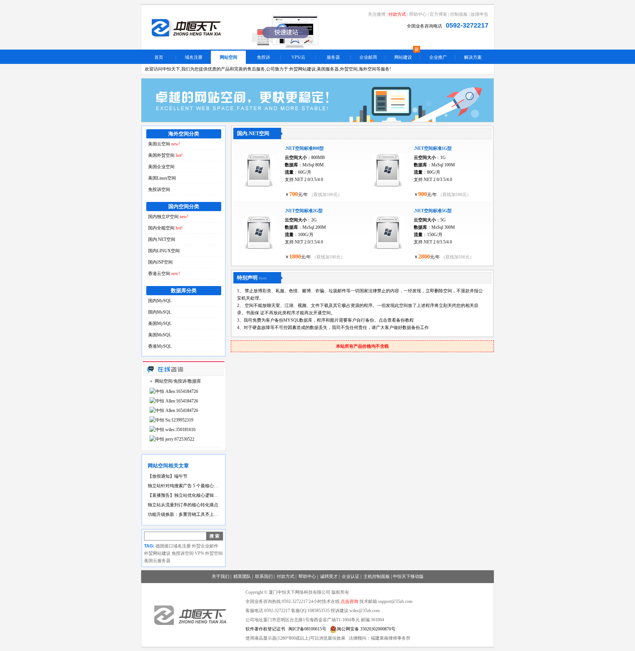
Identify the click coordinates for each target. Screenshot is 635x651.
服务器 (333, 57)
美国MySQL (160, 323)
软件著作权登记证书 (265, 629)
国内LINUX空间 (164, 250)
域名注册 (193, 57)
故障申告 (479, 14)
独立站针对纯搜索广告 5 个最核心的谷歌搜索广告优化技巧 (183, 485)
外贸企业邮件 (205, 546)
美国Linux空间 (162, 178)
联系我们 (264, 576)
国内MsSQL (159, 312)
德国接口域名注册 (173, 546)
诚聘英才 (329, 576)
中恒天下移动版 (408, 576)
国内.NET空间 (161, 239)
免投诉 (263, 57)
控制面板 (459, 14)
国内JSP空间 (160, 262)
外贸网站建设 (157, 553)
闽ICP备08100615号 (307, 629)
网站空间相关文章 (168, 466)
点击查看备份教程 (396, 320)
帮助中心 (418, 14)
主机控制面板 (376, 576)
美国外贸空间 (165, 155)
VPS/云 (298, 57)
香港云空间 (164, 273)
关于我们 (220, 576)
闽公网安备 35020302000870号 (366, 629)
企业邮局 (368, 57)
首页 (158, 57)
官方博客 (438, 14)
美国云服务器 (157, 560)
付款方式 (397, 14)
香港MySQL (160, 346)
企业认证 (350, 576)
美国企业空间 (161, 166)
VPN (199, 553)
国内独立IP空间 (168, 216)
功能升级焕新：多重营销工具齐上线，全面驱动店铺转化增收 (183, 514)
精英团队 (242, 576)
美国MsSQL (159, 334)
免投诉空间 (159, 189)
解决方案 (473, 57)
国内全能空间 (165, 228)
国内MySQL (160, 300)
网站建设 (403, 57)
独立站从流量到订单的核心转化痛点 (183, 504)
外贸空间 (214, 553)
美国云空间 (164, 144)
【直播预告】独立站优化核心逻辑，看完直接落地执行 (183, 495)
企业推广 (438, 57)
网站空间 (228, 57)
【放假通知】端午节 (167, 476)
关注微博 (376, 14)
